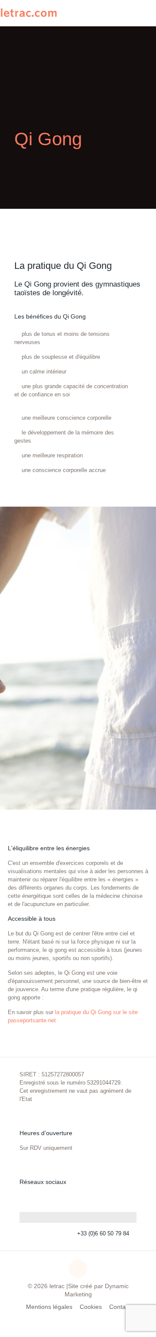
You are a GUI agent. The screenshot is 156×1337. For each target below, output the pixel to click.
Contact (119, 1306)
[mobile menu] (144, 13)
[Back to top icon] (78, 1269)
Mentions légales (49, 1306)
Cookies (91, 1306)
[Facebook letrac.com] (130, 1199)
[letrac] (29, 13)
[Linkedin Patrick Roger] (113, 1199)
